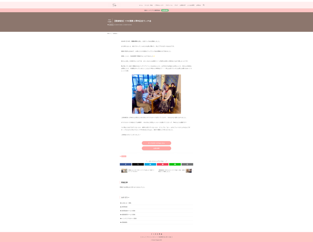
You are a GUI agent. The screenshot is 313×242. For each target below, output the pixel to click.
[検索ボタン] (203, 5)
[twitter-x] (196, 1)
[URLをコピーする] (187, 164)
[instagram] (198, 1)
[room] (200, 1)
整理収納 (111, 24)
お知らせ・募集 (126, 203)
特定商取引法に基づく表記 (165, 237)
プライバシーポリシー (151, 237)
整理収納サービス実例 (128, 211)
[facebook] (194, 1)
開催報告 (124, 222)
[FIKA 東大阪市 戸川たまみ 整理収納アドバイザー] (114, 5)
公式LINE (165, 10)
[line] (202, 1)
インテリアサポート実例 (129, 218)
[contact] (204, 1)
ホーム (143, 237)
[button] (125, 164)
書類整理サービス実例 (128, 214)
